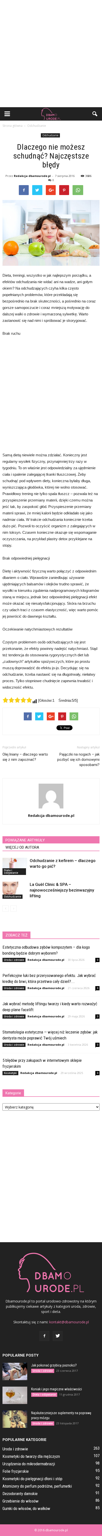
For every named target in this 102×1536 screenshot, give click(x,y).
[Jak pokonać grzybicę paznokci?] (14, 1371)
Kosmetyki (10, 1073)
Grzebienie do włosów (20, 1501)
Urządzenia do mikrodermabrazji (28, 1463)
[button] (95, 114)
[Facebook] (44, 1336)
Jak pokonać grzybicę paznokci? (54, 1365)
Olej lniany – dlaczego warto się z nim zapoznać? (25, 757)
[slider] (17, 700)
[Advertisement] (51, 53)
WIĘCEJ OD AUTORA (22, 847)
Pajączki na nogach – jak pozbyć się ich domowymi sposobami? (78, 759)
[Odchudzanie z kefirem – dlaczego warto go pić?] (14, 866)
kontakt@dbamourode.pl (69, 1322)
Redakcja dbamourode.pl (32, 176)
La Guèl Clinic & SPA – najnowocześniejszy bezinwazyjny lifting (62, 890)
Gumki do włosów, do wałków (26, 1508)
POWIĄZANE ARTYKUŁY (25, 840)
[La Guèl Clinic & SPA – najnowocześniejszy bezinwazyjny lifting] (14, 890)
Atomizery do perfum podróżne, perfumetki (37, 1486)
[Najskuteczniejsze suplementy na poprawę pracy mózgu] (14, 1419)
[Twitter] (58, 1336)
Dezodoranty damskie (20, 1493)
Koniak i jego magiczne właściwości (56, 1389)
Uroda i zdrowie (14, 960)
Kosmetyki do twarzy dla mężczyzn (31, 1456)
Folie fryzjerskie (15, 1471)
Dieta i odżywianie (11, 871)
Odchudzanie (50, 135)
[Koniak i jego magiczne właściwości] (14, 1395)
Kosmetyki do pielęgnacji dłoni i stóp (32, 1478)
